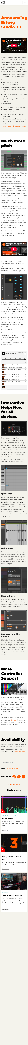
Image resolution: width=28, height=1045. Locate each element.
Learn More (5, 830)
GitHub (13, 720)
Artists (3, 6)
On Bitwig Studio (12, 769)
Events (9, 6)
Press (15, 6)
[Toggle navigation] (24, 2)
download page (19, 751)
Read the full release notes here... (14, 126)
